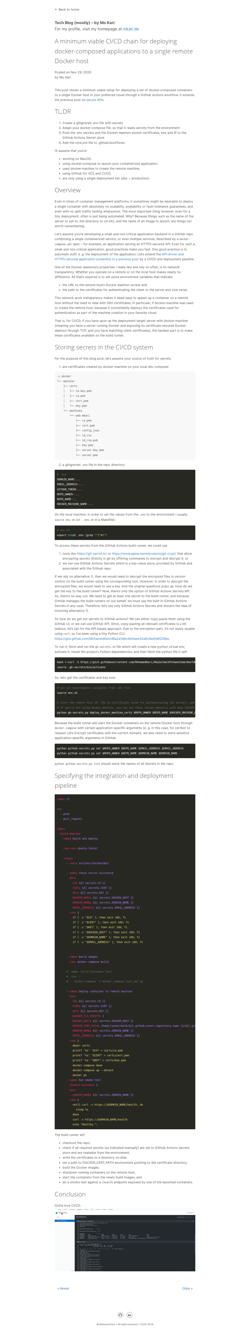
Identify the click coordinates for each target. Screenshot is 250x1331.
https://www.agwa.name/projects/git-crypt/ (144, 553)
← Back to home (67, 9)
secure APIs (95, 100)
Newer (64, 1288)
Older (186, 1288)
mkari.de (131, 29)
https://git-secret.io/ (92, 553)
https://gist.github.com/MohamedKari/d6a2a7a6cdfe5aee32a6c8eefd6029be (112, 639)
